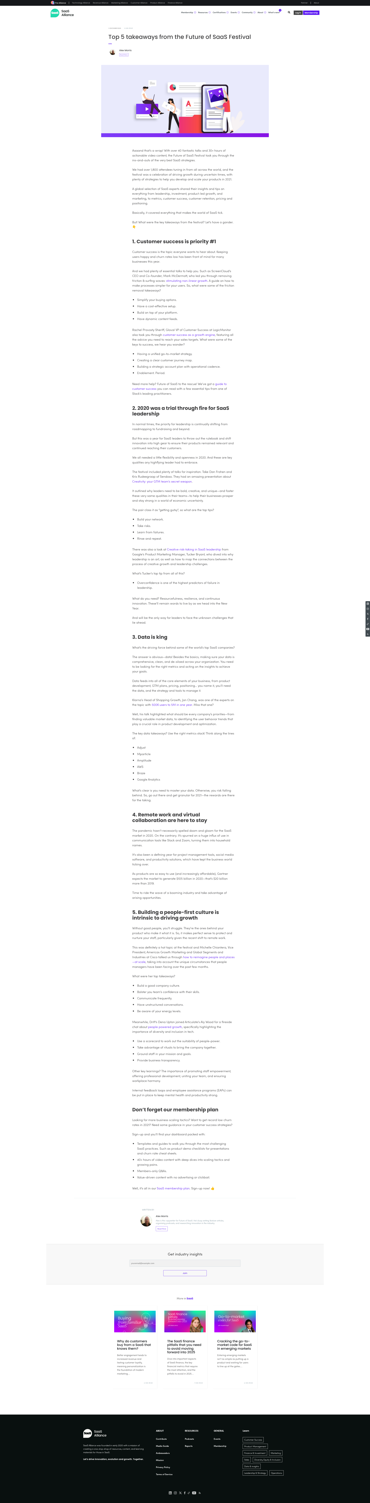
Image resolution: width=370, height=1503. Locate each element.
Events (217, 1438)
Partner (304, 3)
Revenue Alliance (100, 3)
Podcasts (189, 1438)
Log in (298, 12)
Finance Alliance (175, 3)
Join (185, 1273)
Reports (189, 1446)
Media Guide (162, 1446)
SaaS (110, 44)
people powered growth (165, 1026)
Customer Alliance (139, 3)
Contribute (161, 1438)
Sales (246, 1459)
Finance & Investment (255, 1453)
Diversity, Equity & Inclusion (267, 1459)
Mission (160, 1460)
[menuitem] (164, 1439)
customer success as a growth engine (189, 334)
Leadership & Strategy (255, 1473)
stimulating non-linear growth (186, 280)
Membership (311, 12)
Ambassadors (163, 1453)
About (316, 3)
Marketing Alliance (119, 3)
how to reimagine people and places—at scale (183, 959)
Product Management (255, 1446)
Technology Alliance (81, 3)
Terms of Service (164, 1474)
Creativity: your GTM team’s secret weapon (162, 481)
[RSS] (368, 634)
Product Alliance (157, 3)
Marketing (276, 1453)
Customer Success (253, 1439)
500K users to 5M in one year (172, 704)
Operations (276, 1473)
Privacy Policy (163, 1467)
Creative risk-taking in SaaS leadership (194, 549)
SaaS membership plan (173, 1188)
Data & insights (251, 1466)
